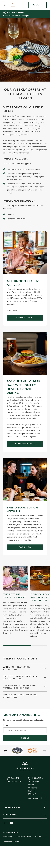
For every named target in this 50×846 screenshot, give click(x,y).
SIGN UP (25, 738)
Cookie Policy (20, 836)
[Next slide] (45, 750)
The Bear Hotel (11, 807)
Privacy (29, 836)
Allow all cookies (25, 461)
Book (36, 5)
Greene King (10, 815)
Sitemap (38, 836)
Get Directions (34, 798)
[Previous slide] (5, 750)
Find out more (25, 318)
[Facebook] (4, 823)
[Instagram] (11, 823)
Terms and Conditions (11, 842)
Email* (6, 725)
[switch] (43, 427)
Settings (38, 452)
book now (25, 547)
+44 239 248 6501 (14, 781)
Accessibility (7, 836)
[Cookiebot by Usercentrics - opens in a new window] (36, 375)
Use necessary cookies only (25, 469)
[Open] (4, 4)
